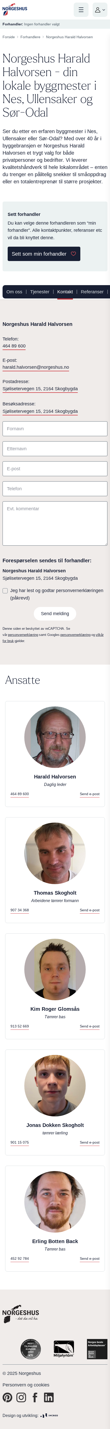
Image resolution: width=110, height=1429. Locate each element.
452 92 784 (19, 1258)
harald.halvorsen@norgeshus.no (36, 367)
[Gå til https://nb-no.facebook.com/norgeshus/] (35, 1397)
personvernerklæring (23, 635)
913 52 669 (19, 1026)
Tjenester (39, 291)
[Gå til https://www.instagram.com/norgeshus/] (21, 1397)
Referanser (92, 291)
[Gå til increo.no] (49, 1415)
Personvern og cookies (26, 1384)
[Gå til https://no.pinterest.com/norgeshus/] (7, 1397)
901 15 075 (19, 1142)
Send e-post (90, 794)
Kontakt (65, 291)
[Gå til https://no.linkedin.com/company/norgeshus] (49, 1397)
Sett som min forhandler (39, 254)
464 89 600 (14, 345)
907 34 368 (19, 910)
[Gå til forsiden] (15, 9)
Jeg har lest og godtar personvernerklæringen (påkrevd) (56, 594)
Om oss (14, 291)
